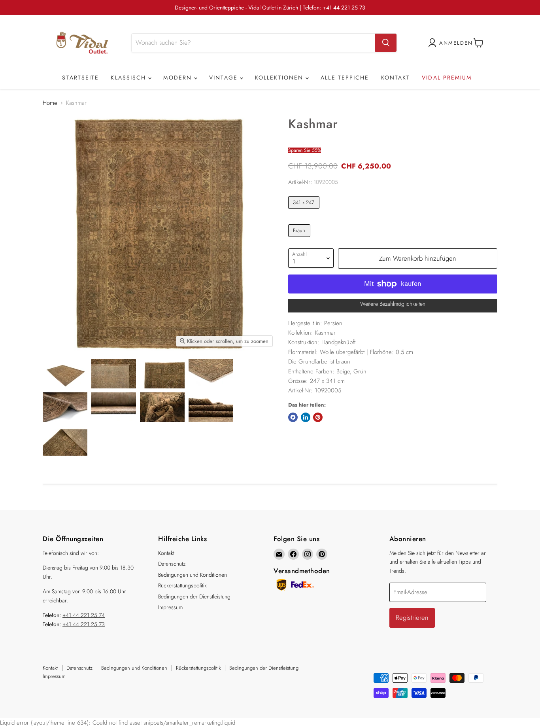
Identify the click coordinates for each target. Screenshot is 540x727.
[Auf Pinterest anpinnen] (318, 417)
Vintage (224, 77)
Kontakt (395, 77)
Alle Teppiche (345, 77)
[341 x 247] (304, 210)
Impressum (170, 607)
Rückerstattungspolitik (182, 585)
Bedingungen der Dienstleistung (194, 596)
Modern (178, 77)
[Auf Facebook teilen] (293, 417)
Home (50, 103)
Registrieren (412, 617)
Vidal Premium (447, 77)
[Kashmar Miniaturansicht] (65, 373)
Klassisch (129, 77)
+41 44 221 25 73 (344, 7)
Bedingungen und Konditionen (192, 575)
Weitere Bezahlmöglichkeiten (392, 304)
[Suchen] (386, 43)
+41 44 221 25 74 (83, 615)
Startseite (80, 77)
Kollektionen (280, 77)
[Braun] (300, 239)
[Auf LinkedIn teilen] (305, 417)
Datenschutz (171, 564)
